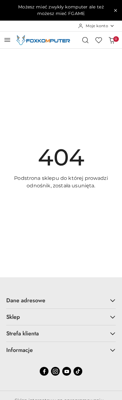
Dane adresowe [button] (25, 300)
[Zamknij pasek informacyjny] (115, 10)
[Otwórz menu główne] (7, 39)
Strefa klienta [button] (22, 333)
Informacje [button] (19, 350)
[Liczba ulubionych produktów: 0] (98, 40)
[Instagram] (55, 371)
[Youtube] (66, 371)
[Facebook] (44, 371)
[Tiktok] (78, 371)
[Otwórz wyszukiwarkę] (85, 40)
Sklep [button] (13, 317)
